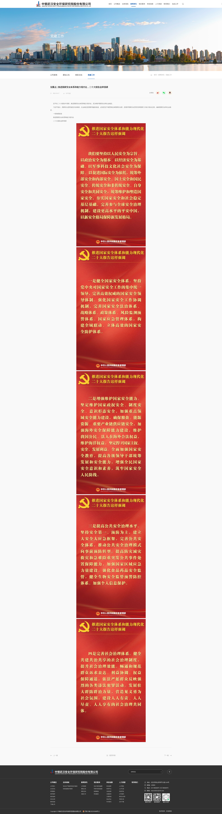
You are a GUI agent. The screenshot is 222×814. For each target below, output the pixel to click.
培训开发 (121, 791)
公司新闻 (53, 75)
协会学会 (108, 799)
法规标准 (108, 794)
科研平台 (108, 788)
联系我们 (167, 4)
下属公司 (52, 804)
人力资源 (158, 4)
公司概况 (117, 4)
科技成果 (108, 786)
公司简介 (52, 786)
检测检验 (96, 791)
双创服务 (96, 794)
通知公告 (66, 75)
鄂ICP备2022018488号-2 (92, 811)
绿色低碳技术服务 (68, 788)
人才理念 (121, 786)
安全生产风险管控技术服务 (70, 786)
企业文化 (52, 788)
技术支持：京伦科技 (165, 811)
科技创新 (150, 4)
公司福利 (121, 794)
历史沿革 (52, 799)
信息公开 (175, 4)
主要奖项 (108, 796)
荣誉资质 (52, 801)
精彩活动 (78, 75)
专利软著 (108, 791)
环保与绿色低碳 (98, 788)
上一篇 (55, 755)
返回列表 (112, 755)
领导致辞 (52, 794)
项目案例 (142, 4)
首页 (110, 4)
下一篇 (166, 755)
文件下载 (121, 801)
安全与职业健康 (98, 786)
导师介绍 (121, 799)
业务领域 (125, 4)
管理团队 (52, 791)
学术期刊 (108, 801)
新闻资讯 (133, 4)
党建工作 (91, 75)
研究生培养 (122, 796)
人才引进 (121, 788)
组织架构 (52, 796)
